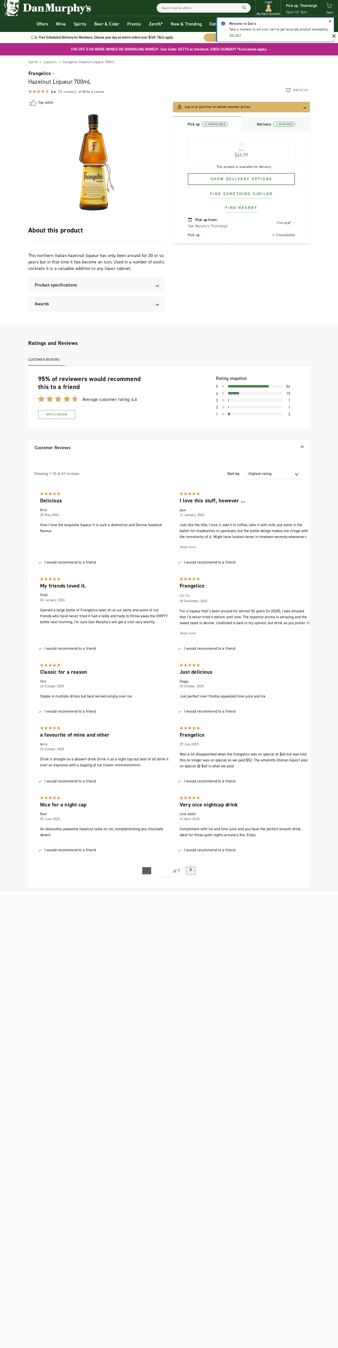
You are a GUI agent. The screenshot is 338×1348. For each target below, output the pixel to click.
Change (282, 222)
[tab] (207, 123)
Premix (134, 24)
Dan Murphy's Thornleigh (208, 226)
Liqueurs (50, 62)
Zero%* (156, 24)
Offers (42, 24)
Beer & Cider (106, 24)
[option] (96, 162)
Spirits (80, 24)
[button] (268, 8)
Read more (188, 547)
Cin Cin (185, 595)
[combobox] (204, 8)
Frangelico (39, 73)
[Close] (330, 21)
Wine (61, 24)
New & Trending (186, 24)
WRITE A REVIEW (56, 414)
